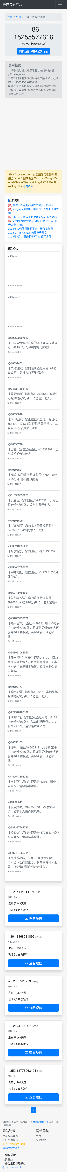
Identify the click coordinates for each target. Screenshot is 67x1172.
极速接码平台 (12, 4)
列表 (18, 17)
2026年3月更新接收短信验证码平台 (33, 205)
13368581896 (24, 936)
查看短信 (35, 918)
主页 (10, 17)
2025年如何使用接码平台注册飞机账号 (30, 228)
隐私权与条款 (10, 1136)
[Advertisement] (33, 134)
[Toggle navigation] (59, 4)
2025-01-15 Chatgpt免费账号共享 (27, 232)
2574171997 (22, 1025)
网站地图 (41, 1140)
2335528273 (22, 981)
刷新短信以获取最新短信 (33, 51)
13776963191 (26, 1070)
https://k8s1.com (40, 1121)
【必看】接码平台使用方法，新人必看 (35, 217)
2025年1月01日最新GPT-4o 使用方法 (29, 236)
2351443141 (22, 891)
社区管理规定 (10, 1140)
